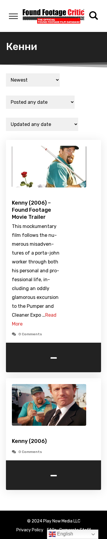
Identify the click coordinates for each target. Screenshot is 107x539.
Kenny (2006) (29, 441)
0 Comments (30, 334)
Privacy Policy (29, 529)
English (64, 533)
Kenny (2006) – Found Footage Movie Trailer (31, 210)
